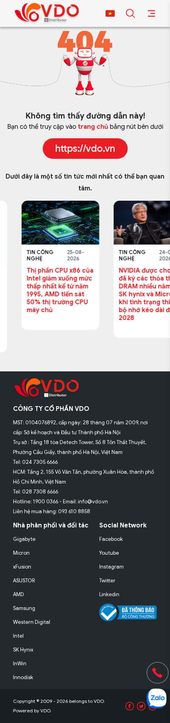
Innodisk (23, 677)
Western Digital (31, 622)
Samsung (24, 608)
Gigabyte (24, 539)
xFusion (22, 566)
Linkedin (109, 594)
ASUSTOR (24, 580)
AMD (18, 594)
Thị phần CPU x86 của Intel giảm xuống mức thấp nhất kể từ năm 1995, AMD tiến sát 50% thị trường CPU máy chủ (44, 290)
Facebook (111, 539)
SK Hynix (23, 649)
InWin (19, 663)
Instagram (111, 566)
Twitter (107, 580)
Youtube (109, 553)
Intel (18, 636)
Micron (21, 553)
